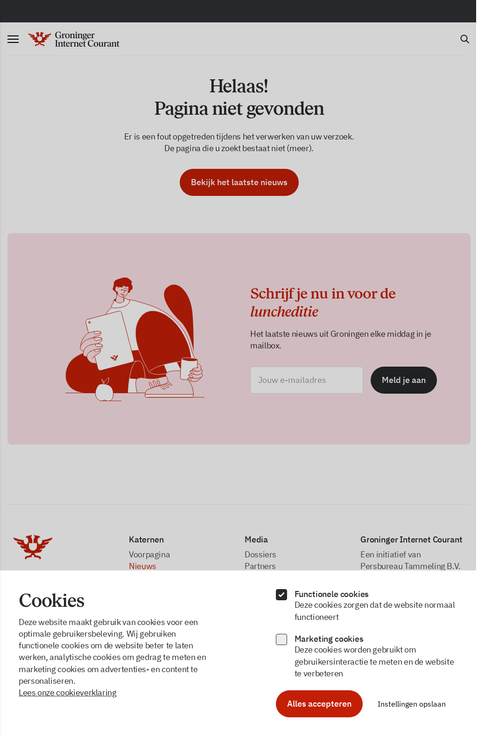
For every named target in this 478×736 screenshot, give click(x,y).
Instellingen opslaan (412, 703)
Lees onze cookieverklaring (68, 692)
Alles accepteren (319, 703)
